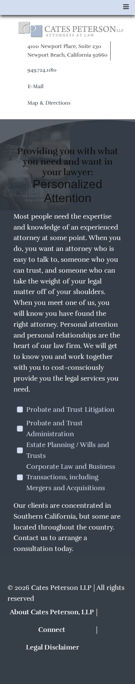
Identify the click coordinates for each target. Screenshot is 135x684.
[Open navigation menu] (126, 7)
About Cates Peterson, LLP (52, 612)
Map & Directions (48, 103)
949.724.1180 (42, 70)
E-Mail (36, 86)
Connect (51, 630)
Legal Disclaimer (52, 647)
